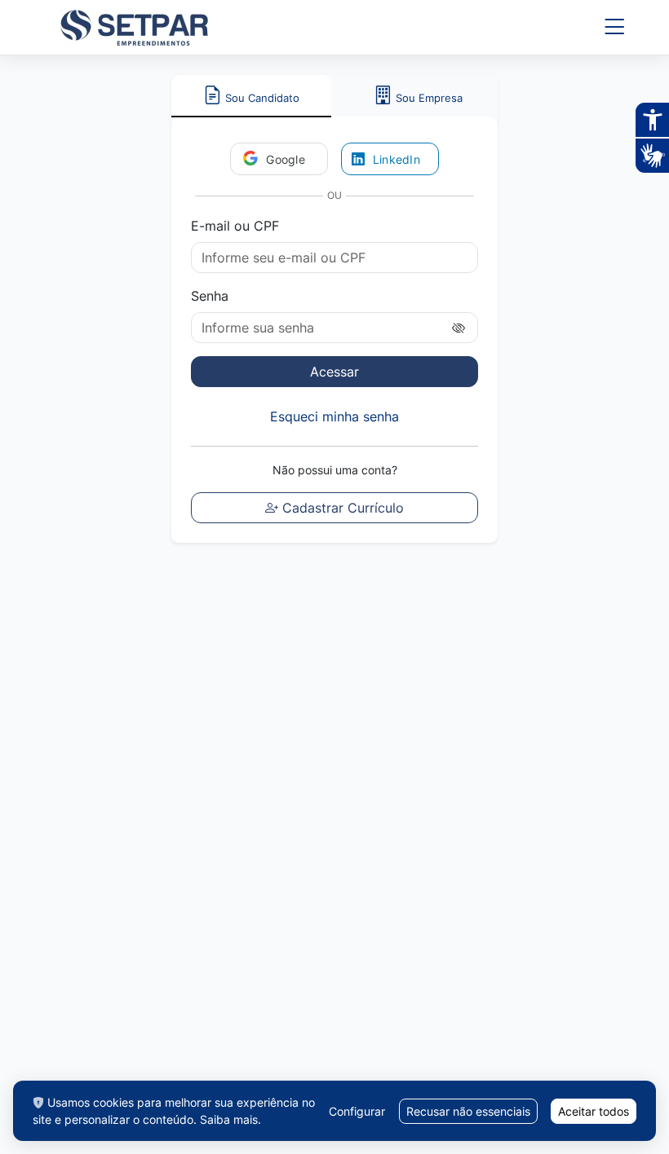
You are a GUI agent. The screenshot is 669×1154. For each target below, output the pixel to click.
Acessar (334, 371)
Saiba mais (229, 1119)
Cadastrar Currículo (341, 508)
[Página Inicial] (134, 28)
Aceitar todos (593, 1111)
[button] (614, 27)
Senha (209, 296)
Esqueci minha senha (334, 416)
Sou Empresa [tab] (429, 98)
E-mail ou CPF (235, 226)
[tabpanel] (334, 329)
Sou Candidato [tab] (260, 98)
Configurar (357, 1111)
